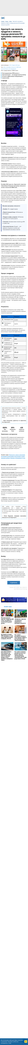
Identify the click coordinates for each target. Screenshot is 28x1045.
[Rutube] (18, 18)
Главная (2, 21)
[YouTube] (16, 18)
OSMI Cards (18, 67)
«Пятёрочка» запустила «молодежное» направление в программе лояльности (20, 621)
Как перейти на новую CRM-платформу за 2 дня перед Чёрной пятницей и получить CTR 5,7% (7, 636)
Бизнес (6, 21)
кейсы (4, 67)
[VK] (9, 18)
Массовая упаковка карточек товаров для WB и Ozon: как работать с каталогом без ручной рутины (7, 620)
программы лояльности (11, 67)
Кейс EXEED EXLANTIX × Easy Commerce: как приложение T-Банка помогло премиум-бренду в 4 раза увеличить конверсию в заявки (7, 656)
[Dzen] (13, 18)
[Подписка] (21, 18)
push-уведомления (12, 68)
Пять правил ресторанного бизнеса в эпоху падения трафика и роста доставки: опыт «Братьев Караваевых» (21, 637)
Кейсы (10, 21)
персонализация (4, 68)
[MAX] (11, 18)
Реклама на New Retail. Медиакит (14, 138)
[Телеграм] (6, 18)
